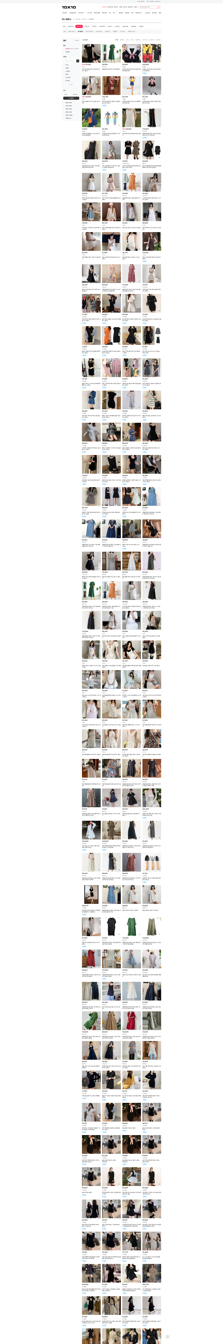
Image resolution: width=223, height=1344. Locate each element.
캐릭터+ (116, 7)
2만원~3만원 (68, 109)
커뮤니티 (104, 7)
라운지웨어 (133, 26)
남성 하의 (117, 26)
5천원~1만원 (68, 102)
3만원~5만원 (68, 112)
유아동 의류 (125, 26)
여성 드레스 (84, 19)
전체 (64, 26)
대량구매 (110, 7)
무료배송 (67, 52)
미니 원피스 (91, 19)
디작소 (67, 65)
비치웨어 (141, 26)
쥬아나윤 (67, 80)
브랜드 (135, 7)
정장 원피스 (107, 31)
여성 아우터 (70, 26)
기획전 (121, 7)
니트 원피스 (122, 31)
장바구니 (157, 1)
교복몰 (67, 68)
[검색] (158, 7)
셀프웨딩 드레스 (131, 31)
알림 (147, 1)
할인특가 (130, 7)
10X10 (69, 7)
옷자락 (67, 74)
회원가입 (142, 1)
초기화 (77, 40)
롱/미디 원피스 (71, 31)
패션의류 (78, 19)
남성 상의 (110, 26)
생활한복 (115, 31)
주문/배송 (151, 1)
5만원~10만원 (68, 115)
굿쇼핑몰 (67, 71)
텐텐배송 (72, 48)
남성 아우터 (102, 26)
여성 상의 (87, 26)
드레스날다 (68, 77)
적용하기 (72, 98)
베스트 (125, 7)
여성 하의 (94, 26)
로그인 (138, 1)
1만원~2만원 (68, 105)
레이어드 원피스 (89, 31)
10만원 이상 (68, 118)
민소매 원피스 (99, 31)
